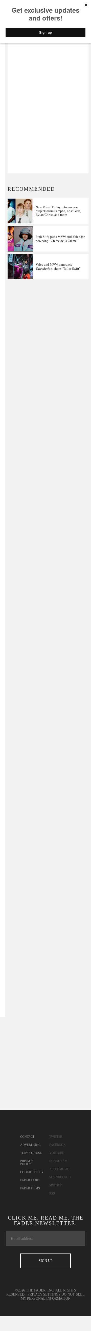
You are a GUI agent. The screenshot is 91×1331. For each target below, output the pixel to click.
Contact (27, 1137)
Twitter (55, 1137)
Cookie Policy (32, 1172)
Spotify (55, 1185)
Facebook (57, 1145)
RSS (52, 1193)
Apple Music (59, 1169)
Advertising (30, 1145)
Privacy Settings (44, 1294)
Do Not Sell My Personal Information (53, 1296)
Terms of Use (31, 1153)
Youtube (56, 1153)
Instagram (58, 1161)
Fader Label (30, 1180)
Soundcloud (60, 1177)
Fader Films (30, 1188)
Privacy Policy (26, 1162)
